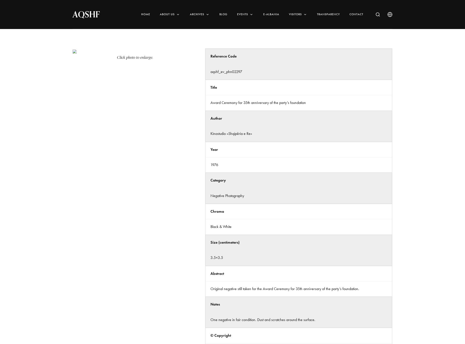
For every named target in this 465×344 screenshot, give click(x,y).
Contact (356, 14)
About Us (167, 14)
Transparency (328, 14)
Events (242, 14)
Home (145, 14)
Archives (197, 14)
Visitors (295, 14)
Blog (223, 14)
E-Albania (271, 14)
